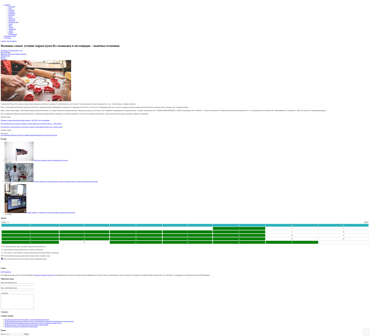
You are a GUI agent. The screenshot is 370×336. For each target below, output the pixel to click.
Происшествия (13, 22)
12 (84, 235)
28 (187, 242)
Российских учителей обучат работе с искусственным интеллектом (27, 319)
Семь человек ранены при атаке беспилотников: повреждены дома (25, 259)
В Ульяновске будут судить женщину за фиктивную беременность (24, 246)
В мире (10, 32)
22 (239, 239)
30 (292, 242)
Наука (10, 17)
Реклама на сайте (10, 36)
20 (136, 239)
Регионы (11, 10)
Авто (10, 8)
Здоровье (11, 12)
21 (187, 239)
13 (136, 235)
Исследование (12, 41)
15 (239, 235)
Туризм (10, 27)
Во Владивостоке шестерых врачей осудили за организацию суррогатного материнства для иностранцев (39, 321)
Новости (7, 5)
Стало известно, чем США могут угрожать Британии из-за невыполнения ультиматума (31, 253)
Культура (11, 15)
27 (136, 242)
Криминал (11, 13)
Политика (11, 20)
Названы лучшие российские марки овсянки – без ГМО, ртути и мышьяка (25, 120)
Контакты (8, 38)
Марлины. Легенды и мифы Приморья (13, 54)
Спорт (10, 24)
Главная (3, 41)
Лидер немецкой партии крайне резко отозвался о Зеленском (23, 249)
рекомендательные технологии (45, 275)
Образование (12, 34)
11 (30, 235)
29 (239, 242)
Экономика (12, 29)
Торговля (4, 59)
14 (187, 235)
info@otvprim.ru (6, 272)
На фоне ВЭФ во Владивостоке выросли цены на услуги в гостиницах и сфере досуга (33, 323)
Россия (3, 57)
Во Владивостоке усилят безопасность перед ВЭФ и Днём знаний (26, 325)
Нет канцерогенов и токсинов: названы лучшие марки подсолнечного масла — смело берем (31, 123)
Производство (5, 56)
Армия (10, 31)
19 (84, 239)
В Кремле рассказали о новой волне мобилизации (21, 326)
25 (30, 242)
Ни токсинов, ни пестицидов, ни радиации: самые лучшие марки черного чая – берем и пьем (31, 127)
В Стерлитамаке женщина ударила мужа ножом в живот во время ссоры (26, 256)
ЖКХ (10, 25)
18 (30, 239)
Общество (11, 19)
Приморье (11, 6)
